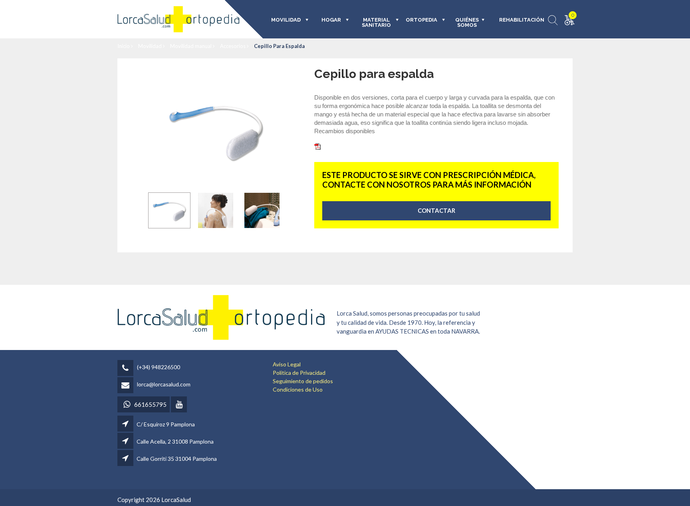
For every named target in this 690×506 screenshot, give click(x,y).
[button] (169, 210)
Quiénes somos (467, 22)
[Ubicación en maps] (126, 424)
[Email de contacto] (126, 385)
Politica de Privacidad (299, 372)
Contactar (436, 210)
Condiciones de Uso (298, 389)
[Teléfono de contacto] (126, 368)
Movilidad (150, 46)
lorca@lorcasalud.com (163, 384)
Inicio (124, 46)
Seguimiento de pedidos (303, 381)
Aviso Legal (287, 364)
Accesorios (233, 46)
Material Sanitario (376, 22)
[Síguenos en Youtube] (179, 405)
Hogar (331, 20)
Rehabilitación (516, 20)
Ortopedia (421, 20)
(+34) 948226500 (158, 367)
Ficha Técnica (340, 145)
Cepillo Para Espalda (279, 46)
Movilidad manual (191, 46)
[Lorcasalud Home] (221, 316)
